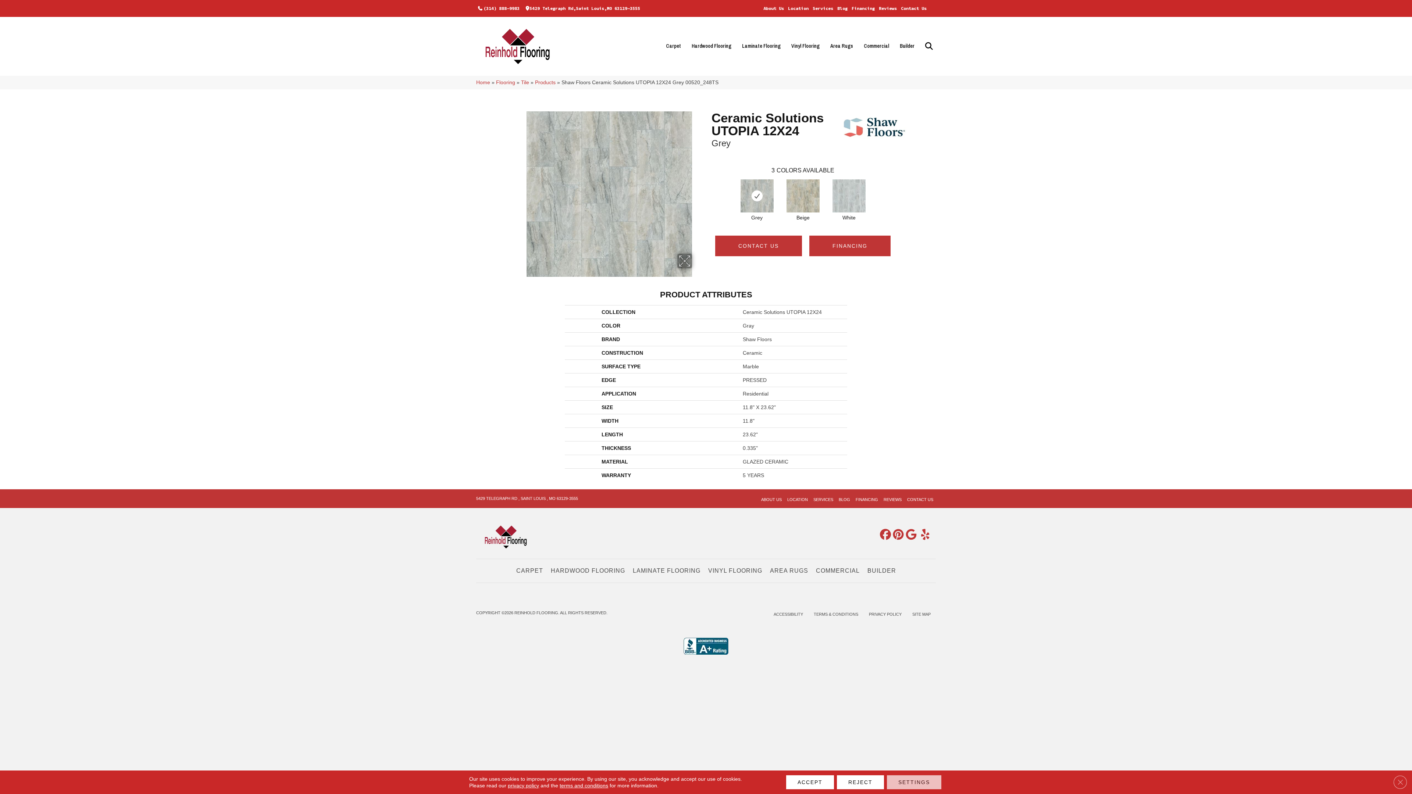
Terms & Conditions (836, 614)
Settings (914, 782)
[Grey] (757, 196)
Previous (707, 188)
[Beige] (803, 196)
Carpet (673, 46)
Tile (525, 82)
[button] (928, 46)
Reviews (888, 8)
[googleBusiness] (910, 535)
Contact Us (914, 8)
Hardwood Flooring (711, 46)
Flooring (505, 82)
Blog (842, 8)
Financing (863, 8)
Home (483, 82)
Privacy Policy (885, 614)
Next (897, 188)
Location (798, 8)
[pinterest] (897, 535)
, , (527, 498)
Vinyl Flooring (805, 46)
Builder (907, 46)
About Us (773, 8)
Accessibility (788, 614)
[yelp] (923, 535)
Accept (810, 782)
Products (545, 82)
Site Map (921, 614)
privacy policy (523, 785)
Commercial (876, 46)
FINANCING (849, 246)
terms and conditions (584, 785)
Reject (860, 782)
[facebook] (884, 535)
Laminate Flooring (761, 46)
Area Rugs (841, 46)
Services (823, 8)
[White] (849, 196)
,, (585, 8)
